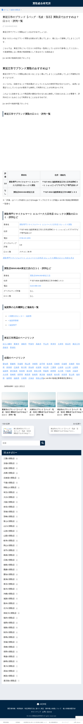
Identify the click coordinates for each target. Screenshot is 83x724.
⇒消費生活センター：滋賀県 (19, 316)
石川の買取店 (10, 608)
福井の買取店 (10, 618)
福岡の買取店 (11, 623)
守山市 (46, 344)
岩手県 (42, 364)
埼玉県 (46, 367)
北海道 (31, 378)
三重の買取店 (10, 458)
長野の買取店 (10, 652)
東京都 (42, 375)
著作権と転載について (53, 708)
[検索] (42, 443)
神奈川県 (37, 371)
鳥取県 (27, 375)
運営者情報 (11, 708)
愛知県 (5, 364)
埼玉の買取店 (10, 492)
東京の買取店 (11, 584)
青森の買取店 (10, 657)
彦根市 (5, 348)
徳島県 (49, 375)
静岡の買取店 (10, 661)
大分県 (5, 375)
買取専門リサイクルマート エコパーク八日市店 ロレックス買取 (45, 225)
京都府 (71, 364)
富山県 (71, 375)
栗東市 (16, 344)
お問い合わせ (47, 712)
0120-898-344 (35, 286)
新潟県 (29, 371)
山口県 (68, 367)
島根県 (35, 375)
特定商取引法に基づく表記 (34, 708)
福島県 (16, 378)
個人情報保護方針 (69, 708)
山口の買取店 (10, 526)
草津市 (53, 344)
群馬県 (9, 367)
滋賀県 (5, 371)
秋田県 (22, 371)
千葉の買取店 (11, 483)
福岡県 (9, 378)
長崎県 (13, 375)
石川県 (60, 371)
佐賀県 (38, 367)
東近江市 (76, 344)
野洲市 (13, 348)
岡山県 (27, 364)
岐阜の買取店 (10, 541)
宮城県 (64, 364)
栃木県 (57, 375)
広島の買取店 (10, 560)
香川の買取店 (10, 666)
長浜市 (68, 344)
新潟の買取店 (10, 579)
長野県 (20, 375)
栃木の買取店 (10, 589)
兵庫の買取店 (11, 473)
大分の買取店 (10, 497)
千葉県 (68, 371)
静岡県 (53, 371)
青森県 (46, 371)
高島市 (38, 344)
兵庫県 (24, 378)
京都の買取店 (10, 463)
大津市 (60, 344)
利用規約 (20, 708)
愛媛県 (13, 364)
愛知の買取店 (11, 574)
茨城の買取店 (11, 642)
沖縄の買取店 (10, 594)
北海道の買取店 (11, 478)
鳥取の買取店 (10, 676)
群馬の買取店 (10, 637)
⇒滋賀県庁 (12, 325)
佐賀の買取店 (10, 468)
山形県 (60, 367)
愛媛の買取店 (10, 570)
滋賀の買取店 (19, 386)
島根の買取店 (10, 555)
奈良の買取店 (10, 507)
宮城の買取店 (10, 512)
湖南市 (24, 344)
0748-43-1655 (24, 238)
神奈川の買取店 (11, 613)
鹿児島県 (13, 371)
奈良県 (64, 375)
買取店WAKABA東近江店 (40, 276)
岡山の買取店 (10, 545)
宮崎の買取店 (10, 517)
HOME (42, 704)
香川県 (24, 367)
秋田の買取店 (10, 632)
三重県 (53, 367)
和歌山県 (39, 378)
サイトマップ (36, 712)
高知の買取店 (10, 671)
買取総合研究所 (42, 3)
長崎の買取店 (10, 647)
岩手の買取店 (10, 550)
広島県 (16, 367)
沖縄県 (35, 364)
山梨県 (75, 367)
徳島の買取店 (10, 565)
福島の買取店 (10, 628)
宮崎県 (57, 364)
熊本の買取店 (10, 603)
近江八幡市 (7, 344)
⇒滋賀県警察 (13, 321)
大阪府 (75, 371)
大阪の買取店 (11, 502)
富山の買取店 (10, 521)
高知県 (31, 367)
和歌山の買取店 (11, 487)
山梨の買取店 (10, 536)
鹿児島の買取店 (11, 681)
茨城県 (20, 364)
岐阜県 (49, 364)
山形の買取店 (10, 531)
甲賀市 (31, 344)
